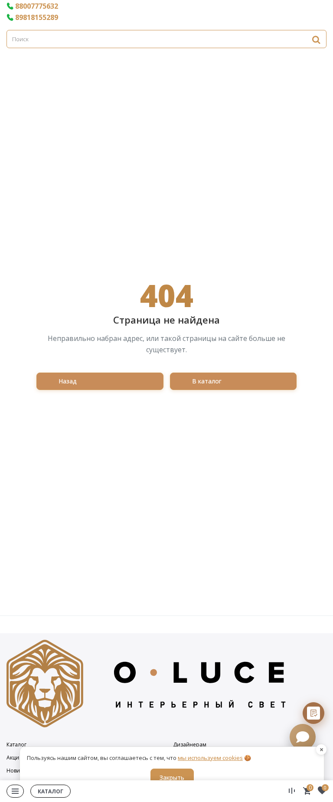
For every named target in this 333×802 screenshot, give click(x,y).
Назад (68, 381)
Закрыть (172, 777)
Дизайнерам (189, 744)
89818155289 (36, 17)
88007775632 (36, 6)
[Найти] (316, 39)
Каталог (16, 744)
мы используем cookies (210, 758)
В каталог (207, 381)
